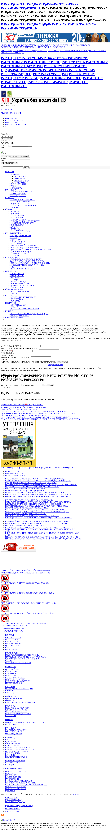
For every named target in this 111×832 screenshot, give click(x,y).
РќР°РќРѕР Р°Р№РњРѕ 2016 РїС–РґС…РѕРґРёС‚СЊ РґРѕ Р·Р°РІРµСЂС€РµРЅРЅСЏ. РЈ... (38, 481)
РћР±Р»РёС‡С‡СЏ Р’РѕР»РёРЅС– (22, 200)
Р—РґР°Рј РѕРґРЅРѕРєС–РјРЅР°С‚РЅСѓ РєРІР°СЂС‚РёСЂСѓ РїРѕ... (25, 583)
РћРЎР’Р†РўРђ (10, 303)
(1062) (66, 521)
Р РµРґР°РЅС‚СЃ (76, 794)
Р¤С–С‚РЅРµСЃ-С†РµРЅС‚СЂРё (22, 223)
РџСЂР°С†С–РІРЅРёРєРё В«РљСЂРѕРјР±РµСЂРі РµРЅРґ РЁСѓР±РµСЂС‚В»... (34, 523)
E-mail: (4, 360)
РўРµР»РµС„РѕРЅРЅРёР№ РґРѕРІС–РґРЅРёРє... (22, 525)
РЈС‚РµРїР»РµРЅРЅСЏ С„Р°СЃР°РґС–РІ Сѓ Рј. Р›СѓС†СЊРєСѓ (24, 407)
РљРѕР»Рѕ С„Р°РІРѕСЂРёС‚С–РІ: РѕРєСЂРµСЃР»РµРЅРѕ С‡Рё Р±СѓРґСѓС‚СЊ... (35, 492)
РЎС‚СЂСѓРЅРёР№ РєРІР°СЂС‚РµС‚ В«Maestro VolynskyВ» (23, 415)
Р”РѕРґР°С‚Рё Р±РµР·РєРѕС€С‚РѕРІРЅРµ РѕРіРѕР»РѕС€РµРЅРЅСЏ (25, 573)
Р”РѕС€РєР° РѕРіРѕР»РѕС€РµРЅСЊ (23, 269)
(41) (64, 527)
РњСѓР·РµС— (15, 280)
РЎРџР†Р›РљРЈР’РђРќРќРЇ (15, 289)
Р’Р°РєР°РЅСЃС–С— (17, 299)
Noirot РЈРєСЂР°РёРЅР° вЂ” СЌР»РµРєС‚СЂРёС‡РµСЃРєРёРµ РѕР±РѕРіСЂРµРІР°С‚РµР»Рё (35, 417)
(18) (80, 539)
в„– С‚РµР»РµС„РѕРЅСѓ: (10, 346)
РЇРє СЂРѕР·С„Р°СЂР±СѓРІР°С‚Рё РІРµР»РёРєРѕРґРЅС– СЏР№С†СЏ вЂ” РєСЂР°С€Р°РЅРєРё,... (41, 539)
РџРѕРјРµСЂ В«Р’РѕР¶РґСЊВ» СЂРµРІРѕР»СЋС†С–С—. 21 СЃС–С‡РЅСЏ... (34, 504)
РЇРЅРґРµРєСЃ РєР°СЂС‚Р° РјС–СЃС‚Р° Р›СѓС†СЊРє (30, 263)
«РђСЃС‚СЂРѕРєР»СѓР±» (19, 316)
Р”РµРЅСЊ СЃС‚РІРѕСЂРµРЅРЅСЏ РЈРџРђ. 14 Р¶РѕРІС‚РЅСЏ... (29, 500)
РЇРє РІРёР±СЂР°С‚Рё (18, 194)
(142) (66, 523)
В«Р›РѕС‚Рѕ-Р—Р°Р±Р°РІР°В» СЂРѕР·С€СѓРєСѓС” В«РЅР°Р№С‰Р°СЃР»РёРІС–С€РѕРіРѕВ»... (40, 533)
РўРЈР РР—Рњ (10, 271)
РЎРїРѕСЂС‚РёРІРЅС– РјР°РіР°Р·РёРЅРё (25, 221)
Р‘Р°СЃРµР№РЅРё (16, 217)
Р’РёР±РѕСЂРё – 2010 (18, 184)
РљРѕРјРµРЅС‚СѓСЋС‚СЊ (15, 475)
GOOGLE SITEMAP (12, 811)
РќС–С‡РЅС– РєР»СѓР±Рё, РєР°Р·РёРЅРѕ (25, 247)
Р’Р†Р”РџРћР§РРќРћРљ (14, 233)
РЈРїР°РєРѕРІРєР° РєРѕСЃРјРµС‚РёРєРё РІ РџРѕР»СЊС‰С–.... (24, 623)
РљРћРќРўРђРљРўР (12, 809)
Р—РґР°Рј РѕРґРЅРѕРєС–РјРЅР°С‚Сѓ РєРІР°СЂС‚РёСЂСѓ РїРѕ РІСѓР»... (27, 593)
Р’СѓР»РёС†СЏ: (7, 353)
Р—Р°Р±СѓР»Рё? (11, 122)
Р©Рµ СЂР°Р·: (6, 145)
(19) (8, 535)
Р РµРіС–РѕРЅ (15, 174)
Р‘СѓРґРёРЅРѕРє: (8, 355)
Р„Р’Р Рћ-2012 (15, 229)
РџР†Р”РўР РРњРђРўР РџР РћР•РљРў (19, 806)
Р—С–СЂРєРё (15, 207)
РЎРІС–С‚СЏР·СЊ (17, 276)
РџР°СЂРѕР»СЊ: (7, 136)
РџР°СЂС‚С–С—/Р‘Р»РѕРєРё (20, 202)
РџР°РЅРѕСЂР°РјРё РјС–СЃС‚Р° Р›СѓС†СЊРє (27, 265)
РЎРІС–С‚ (13, 186)
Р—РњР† (13, 267)
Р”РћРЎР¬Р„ (10, 198)
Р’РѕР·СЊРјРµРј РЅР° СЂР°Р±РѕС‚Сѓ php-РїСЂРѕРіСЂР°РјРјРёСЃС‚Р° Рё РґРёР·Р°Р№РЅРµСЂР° (37, 468)
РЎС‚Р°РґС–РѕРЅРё (17, 215)
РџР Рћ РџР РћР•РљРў (13, 800)
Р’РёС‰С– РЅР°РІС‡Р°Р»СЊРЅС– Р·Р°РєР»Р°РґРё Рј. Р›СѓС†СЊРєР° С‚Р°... (34, 527)
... (6, 531)
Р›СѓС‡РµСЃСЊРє (17, 274)
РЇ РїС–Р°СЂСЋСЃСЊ (18, 196)
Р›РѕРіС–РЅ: (5, 134)
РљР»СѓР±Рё (14, 227)
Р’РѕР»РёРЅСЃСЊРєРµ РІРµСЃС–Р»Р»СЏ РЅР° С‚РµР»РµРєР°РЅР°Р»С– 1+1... (34, 521)
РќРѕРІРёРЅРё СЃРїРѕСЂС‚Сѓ (21, 231)
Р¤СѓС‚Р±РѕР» (15, 213)
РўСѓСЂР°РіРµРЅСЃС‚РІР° (20, 283)
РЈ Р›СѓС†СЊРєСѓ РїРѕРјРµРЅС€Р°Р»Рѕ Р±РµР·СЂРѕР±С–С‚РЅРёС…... (32, 516)
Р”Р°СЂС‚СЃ (14, 211)
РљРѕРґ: (4, 154)
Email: (3, 150)
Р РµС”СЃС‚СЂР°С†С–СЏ (11, 113)
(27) (77, 533)
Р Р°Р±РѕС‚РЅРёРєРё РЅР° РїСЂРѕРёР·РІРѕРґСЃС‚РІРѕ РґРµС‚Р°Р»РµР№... (28, 603)
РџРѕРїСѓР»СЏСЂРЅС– (14, 473)
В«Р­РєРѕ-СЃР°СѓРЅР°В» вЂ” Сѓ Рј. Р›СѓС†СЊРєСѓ (20, 409)
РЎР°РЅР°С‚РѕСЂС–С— (19, 287)
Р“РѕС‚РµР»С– (15, 278)
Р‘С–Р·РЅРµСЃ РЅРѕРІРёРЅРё (21, 192)
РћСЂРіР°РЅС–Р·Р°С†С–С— (20, 203)
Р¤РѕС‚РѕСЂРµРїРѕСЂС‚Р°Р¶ (20, 236)
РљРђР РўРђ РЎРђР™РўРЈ (15, 802)
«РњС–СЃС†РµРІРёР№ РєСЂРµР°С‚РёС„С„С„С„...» (29, 314)
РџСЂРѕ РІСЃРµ (16, 188)
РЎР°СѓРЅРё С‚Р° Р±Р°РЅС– (20, 251)
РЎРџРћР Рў (9, 209)
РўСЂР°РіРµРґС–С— (22, 182)
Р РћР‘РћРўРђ (10, 295)
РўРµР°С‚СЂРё (15, 240)
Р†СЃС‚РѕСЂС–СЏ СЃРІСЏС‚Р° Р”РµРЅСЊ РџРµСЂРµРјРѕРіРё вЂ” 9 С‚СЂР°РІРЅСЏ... (38, 502)
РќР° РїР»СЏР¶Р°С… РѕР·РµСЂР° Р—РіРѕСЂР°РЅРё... (25, 514)
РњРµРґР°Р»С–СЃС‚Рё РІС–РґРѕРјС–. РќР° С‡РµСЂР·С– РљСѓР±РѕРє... (32, 487)
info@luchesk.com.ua (55, 365)
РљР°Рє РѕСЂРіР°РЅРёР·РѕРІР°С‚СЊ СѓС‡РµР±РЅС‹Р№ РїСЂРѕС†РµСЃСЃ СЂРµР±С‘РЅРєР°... (41, 485)
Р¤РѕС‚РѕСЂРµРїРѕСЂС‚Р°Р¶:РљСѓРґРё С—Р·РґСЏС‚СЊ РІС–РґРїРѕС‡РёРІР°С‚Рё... (37, 512)
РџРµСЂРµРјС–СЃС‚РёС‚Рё (15, 124)
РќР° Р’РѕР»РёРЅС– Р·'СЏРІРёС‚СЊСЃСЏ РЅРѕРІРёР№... (26, 508)
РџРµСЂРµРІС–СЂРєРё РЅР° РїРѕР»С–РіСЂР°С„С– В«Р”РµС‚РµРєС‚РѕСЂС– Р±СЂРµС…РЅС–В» (38, 413)
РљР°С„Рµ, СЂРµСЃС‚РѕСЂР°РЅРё (23, 245)
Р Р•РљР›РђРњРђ (11, 798)
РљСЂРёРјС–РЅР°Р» (21, 180)
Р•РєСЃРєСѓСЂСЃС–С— (19, 281)
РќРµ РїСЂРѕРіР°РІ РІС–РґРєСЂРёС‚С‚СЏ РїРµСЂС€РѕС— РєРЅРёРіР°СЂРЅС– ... (36, 510)
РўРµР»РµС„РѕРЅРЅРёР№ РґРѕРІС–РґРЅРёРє (26, 259)
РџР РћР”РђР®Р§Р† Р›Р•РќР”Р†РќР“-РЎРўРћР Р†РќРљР (22, 405)
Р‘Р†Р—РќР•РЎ (11, 190)
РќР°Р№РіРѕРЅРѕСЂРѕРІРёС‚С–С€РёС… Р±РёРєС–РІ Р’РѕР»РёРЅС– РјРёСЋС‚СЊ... (36, 506)
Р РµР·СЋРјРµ (15, 301)
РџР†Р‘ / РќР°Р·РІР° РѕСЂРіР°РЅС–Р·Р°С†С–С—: (20, 348)
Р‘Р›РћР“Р (9, 311)
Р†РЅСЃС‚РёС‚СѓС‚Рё (18, 305)
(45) (42, 525)
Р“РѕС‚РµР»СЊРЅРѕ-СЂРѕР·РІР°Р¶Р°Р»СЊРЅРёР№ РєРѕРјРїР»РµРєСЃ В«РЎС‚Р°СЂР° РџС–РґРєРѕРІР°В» (41, 419)
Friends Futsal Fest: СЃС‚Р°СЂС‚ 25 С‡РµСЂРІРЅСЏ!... (25, 490)
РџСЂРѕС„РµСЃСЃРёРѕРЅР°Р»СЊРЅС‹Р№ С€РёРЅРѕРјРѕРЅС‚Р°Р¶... (30, 483)
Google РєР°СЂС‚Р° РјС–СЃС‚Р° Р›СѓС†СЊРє (27, 261)
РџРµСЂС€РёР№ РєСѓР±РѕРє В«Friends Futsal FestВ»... (25, 489)
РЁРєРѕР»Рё (14, 307)
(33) (8, 531)
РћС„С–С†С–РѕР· (20, 176)
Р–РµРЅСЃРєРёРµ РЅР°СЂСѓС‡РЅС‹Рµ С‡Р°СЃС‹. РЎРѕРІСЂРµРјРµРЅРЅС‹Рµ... (35, 479)
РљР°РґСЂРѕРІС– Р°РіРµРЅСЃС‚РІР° (23, 297)
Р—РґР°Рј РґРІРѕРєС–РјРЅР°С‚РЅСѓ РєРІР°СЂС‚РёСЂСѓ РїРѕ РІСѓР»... (27, 613)
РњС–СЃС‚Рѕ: (6, 351)
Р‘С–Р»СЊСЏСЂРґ (17, 225)
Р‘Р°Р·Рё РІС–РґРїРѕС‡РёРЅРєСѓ (22, 285)
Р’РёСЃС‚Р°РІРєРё (16, 243)
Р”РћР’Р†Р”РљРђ (11, 257)
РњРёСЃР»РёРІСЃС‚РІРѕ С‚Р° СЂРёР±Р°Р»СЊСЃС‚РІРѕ (30, 249)
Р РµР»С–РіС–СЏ (20, 178)
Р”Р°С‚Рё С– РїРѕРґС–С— (19, 291)
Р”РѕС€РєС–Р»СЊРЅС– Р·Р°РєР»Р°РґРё (24, 309)
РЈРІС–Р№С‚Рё (6, 109)
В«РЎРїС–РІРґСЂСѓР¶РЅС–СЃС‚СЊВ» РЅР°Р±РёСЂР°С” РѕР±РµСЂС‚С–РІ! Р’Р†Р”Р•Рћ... (39, 494)
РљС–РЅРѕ (13, 238)
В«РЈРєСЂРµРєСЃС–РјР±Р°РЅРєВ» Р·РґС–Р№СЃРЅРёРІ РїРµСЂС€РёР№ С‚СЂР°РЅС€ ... (38, 518)
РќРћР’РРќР (9, 172)
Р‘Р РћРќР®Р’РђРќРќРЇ (14, 318)
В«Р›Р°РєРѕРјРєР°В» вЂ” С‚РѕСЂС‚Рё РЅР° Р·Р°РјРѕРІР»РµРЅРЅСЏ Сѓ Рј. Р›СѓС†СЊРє (34, 411)
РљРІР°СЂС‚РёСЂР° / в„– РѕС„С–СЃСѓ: (16, 357)
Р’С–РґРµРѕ (14, 293)
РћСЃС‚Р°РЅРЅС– (12, 471)
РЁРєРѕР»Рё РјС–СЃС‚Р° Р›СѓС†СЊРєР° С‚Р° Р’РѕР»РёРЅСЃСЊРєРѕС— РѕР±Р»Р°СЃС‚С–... (39, 537)
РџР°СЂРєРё (14, 255)
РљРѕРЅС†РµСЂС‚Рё (17, 241)
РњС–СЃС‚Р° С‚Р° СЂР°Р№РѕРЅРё (23, 205)
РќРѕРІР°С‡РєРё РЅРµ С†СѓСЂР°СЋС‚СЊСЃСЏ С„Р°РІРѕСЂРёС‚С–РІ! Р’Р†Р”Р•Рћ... (37, 496)
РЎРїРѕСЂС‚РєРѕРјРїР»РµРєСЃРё (22, 219)
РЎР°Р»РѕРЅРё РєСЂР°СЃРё (20, 253)
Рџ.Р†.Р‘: (4, 147)
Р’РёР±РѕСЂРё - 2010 (13, 638)
